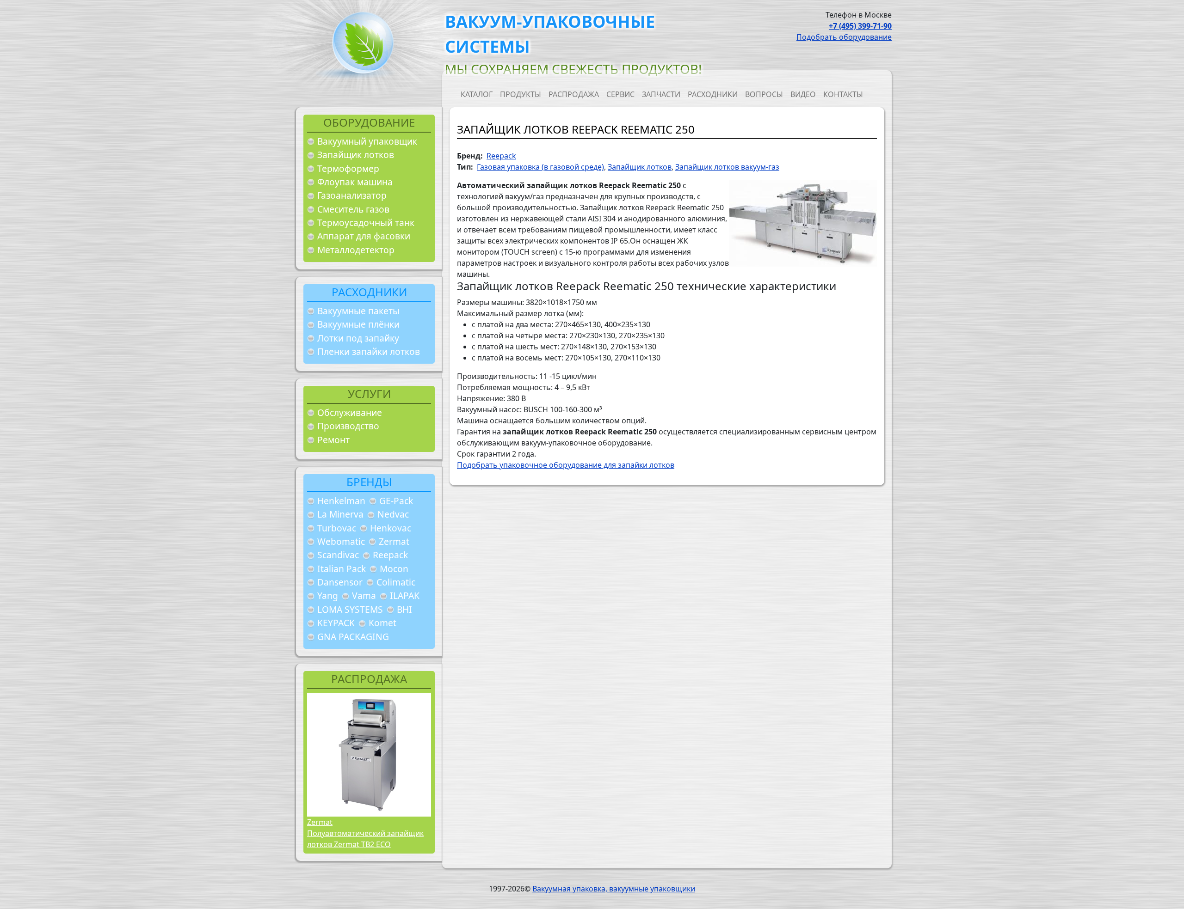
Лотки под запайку (358, 338)
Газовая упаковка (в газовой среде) (540, 167)
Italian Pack (341, 568)
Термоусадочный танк (365, 222)
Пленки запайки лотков (368, 351)
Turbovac (336, 528)
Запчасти (661, 94)
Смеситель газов (353, 209)
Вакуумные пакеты (358, 311)
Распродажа (574, 94)
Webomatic (341, 541)
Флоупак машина (355, 182)
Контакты (843, 94)
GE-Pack (396, 501)
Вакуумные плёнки (358, 324)
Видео (803, 94)
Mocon (394, 568)
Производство (348, 426)
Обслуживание (349, 412)
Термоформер (348, 168)
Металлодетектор (356, 250)
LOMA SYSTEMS (350, 609)
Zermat (394, 541)
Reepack (390, 555)
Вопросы (764, 94)
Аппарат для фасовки (363, 236)
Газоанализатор (352, 195)
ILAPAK (404, 595)
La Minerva (340, 514)
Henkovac (390, 528)
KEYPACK (336, 623)
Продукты (520, 94)
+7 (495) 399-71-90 (860, 26)
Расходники (713, 94)
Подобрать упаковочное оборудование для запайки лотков (565, 465)
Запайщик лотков (355, 154)
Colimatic (395, 582)
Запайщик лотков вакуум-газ (727, 167)
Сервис (620, 94)
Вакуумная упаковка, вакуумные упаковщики (613, 889)
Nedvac (393, 514)
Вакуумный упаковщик (367, 141)
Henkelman (341, 501)
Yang (327, 595)
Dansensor (340, 582)
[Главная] (359, 45)
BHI (404, 609)
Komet (382, 623)
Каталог (477, 94)
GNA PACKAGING (353, 636)
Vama (364, 595)
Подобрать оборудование (844, 37)
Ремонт (333, 440)
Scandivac (338, 555)
